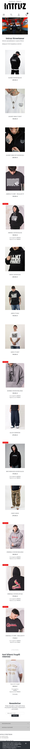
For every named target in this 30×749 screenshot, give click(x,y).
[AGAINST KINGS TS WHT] (15, 101)
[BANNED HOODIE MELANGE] (15, 375)
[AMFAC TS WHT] (15, 336)
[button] (4, 14)
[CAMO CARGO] (15, 498)
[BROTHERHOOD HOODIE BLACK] (15, 456)
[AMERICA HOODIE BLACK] (15, 217)
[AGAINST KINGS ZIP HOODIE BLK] (15, 139)
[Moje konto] (19, 15)
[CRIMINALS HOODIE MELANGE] (15, 536)
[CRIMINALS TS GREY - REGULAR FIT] (15, 620)
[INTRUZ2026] (15, 26)
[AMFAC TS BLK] (15, 298)
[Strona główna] (15, 6)
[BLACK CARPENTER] (15, 417)
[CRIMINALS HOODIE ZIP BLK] (15, 578)
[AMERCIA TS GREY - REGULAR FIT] (15, 178)
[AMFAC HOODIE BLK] (15, 259)
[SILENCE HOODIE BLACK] (15, 62)
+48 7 (6, 740)
